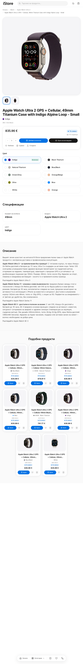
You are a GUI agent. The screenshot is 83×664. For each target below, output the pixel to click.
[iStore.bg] (8, 3)
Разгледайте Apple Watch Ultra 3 (16, 280)
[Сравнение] (50, 658)
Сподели (33, 145)
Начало (5, 10)
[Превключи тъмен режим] (73, 3)
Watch (12, 10)
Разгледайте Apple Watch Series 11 (17, 301)
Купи (11, 383)
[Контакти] (62, 658)
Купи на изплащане (64, 140)
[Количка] (78, 3)
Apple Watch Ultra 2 (23, 10)
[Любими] (19, 383)
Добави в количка (35, 140)
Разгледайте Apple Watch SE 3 (15, 321)
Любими (11, 145)
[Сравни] (24, 383)
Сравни (21, 145)
